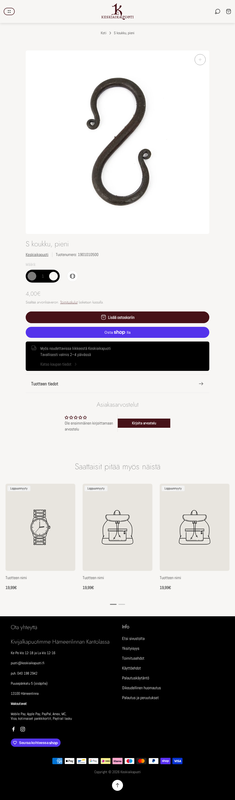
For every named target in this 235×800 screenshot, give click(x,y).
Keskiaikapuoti (37, 254)
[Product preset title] (40, 527)
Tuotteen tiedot (44, 384)
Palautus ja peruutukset (140, 697)
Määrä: (31, 264)
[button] (113, 604)
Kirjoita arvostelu (144, 423)
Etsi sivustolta (133, 638)
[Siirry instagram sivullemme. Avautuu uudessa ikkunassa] (22, 729)
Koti (103, 33)
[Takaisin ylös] (117, 785)
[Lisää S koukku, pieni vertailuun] (72, 276)
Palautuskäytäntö (135, 678)
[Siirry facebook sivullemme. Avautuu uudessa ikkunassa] (13, 729)
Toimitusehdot (133, 658)
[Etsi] (218, 11)
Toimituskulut (69, 302)
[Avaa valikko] (9, 11)
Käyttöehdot (131, 668)
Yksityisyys (130, 648)
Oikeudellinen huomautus (141, 687)
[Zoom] (200, 59)
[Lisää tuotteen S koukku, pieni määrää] (53, 276)
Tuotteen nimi (16, 577)
